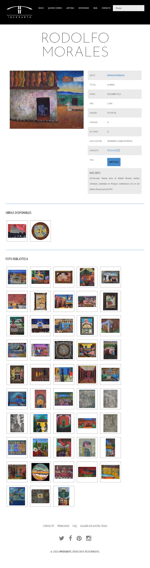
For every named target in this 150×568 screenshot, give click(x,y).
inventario (84, 7)
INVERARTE (65, 551)
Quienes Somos (55, 7)
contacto (106, 7)
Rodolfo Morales (116, 75)
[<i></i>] (47, 100)
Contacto (48, 526)
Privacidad (63, 526)
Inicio (41, 7)
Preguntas (112, 150)
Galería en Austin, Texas (93, 526)
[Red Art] (19, 12)
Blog (95, 7)
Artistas (70, 7)
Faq (75, 526)
